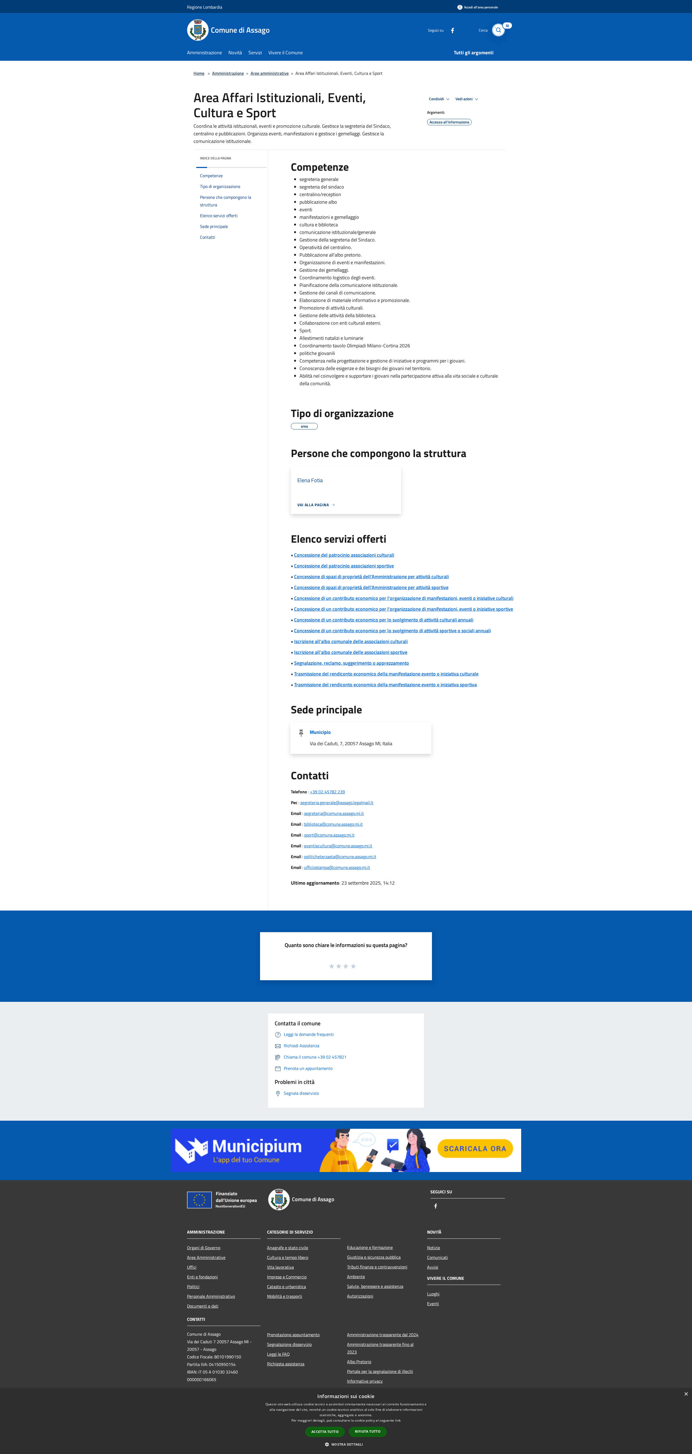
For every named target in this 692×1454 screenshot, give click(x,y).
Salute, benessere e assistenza (375, 1286)
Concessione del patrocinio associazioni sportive (344, 565)
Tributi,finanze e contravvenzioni (377, 1267)
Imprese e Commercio (287, 1277)
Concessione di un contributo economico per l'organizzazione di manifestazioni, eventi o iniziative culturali (403, 598)
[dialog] (346, 1421)
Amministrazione (228, 73)
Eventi (433, 1303)
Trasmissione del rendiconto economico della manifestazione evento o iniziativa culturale (386, 673)
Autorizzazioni (360, 1296)
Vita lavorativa (280, 1267)
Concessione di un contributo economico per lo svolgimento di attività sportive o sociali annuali (392, 630)
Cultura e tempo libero (287, 1257)
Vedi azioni (464, 99)
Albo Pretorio (359, 1361)
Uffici (192, 1267)
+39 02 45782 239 (327, 791)
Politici (193, 1286)
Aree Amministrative (206, 1257)
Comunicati (437, 1257)
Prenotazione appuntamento (293, 1334)
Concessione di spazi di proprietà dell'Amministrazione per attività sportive (371, 587)
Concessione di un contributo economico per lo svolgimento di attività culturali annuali (383, 619)
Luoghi (433, 1294)
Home (199, 73)
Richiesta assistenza (285, 1364)
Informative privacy (365, 1381)
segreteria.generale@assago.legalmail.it (336, 802)
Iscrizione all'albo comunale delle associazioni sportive (350, 652)
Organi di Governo (203, 1247)
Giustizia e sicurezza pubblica (374, 1257)
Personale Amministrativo (211, 1296)
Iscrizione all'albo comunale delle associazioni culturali (351, 641)
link (398, 1420)
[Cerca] (498, 29)
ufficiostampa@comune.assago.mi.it (337, 867)
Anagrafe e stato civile (287, 1247)
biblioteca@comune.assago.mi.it (333, 824)
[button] (346, 1444)
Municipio (320, 732)
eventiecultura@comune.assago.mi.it (338, 845)
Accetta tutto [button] (325, 1431)
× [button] (686, 1394)
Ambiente (356, 1276)
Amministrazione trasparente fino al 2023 (380, 1348)
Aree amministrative (270, 73)
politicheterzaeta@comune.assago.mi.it (340, 856)
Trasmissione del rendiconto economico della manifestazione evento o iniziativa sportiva (385, 684)
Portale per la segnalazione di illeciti (380, 1371)
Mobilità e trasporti (284, 1296)
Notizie (433, 1247)
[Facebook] (450, 29)
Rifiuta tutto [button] (368, 1431)
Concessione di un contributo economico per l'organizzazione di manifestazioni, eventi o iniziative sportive (403, 609)
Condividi (437, 99)
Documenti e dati (202, 1306)
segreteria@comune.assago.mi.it (334, 813)
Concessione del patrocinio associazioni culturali (344, 555)
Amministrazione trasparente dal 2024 (382, 1334)
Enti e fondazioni (202, 1277)
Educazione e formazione (370, 1247)
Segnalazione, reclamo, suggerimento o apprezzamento (351, 663)
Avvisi (432, 1267)
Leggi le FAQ (278, 1354)
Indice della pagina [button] (215, 158)
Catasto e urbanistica (286, 1286)
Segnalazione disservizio (289, 1344)
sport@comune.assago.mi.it (329, 835)
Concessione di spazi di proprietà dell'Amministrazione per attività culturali (371, 576)
